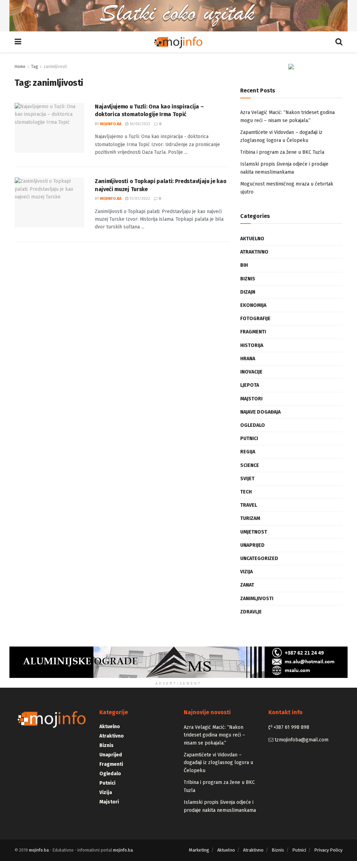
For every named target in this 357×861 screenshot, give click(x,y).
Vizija (246, 572)
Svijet (247, 479)
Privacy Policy (328, 850)
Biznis (247, 279)
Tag (34, 66)
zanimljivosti (55, 66)
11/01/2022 (139, 198)
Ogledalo (252, 425)
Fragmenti (253, 332)
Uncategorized (259, 558)
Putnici (249, 438)
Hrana (247, 359)
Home (20, 66)
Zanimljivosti (256, 599)
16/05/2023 (139, 124)
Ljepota (249, 385)
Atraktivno (254, 252)
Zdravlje (251, 612)
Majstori (251, 399)
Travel (248, 505)
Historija (251, 345)
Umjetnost (253, 532)
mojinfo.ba (110, 124)
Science (249, 465)
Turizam (250, 518)
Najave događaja (260, 412)
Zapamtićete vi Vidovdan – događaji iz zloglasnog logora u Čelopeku (218, 762)
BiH (244, 265)
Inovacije (251, 372)
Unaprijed (252, 545)
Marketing (199, 850)
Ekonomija (253, 305)
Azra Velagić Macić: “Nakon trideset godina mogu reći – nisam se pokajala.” (214, 735)
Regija (247, 452)
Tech (246, 492)
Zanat (247, 585)
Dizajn (247, 292)
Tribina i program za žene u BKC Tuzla (282, 152)
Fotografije (255, 319)
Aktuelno (252, 239)
